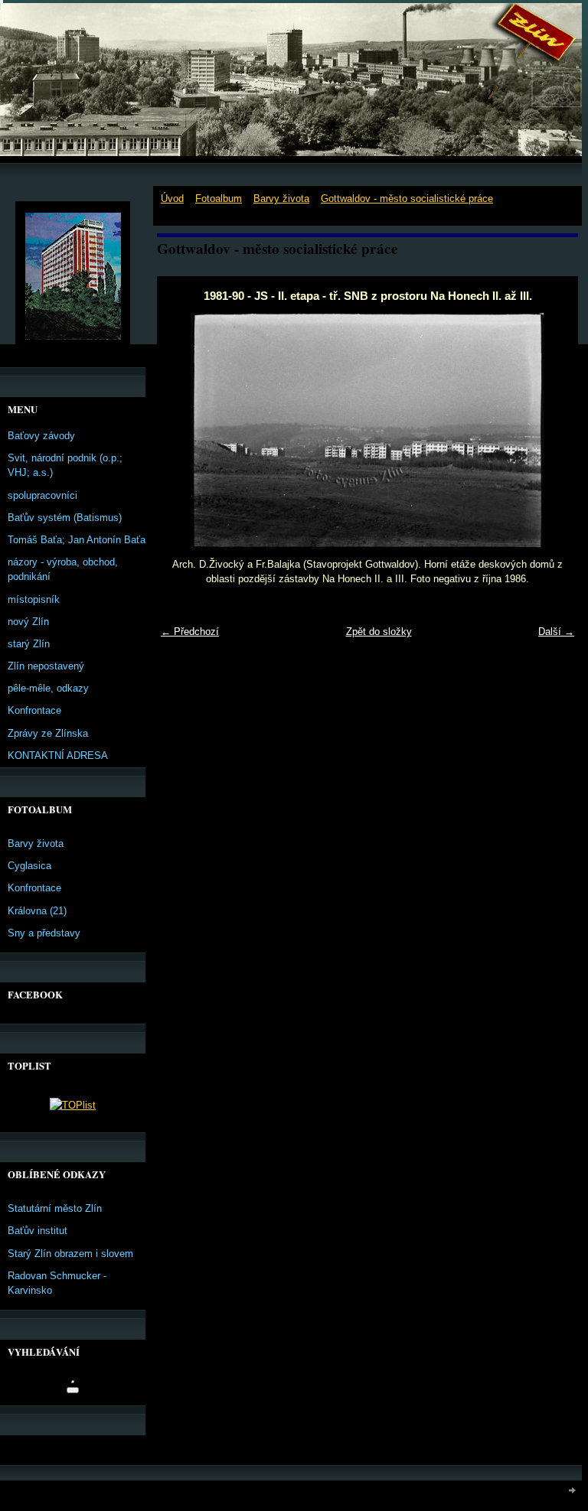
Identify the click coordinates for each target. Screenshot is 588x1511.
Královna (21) (37, 911)
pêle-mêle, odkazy (48, 688)
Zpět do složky (379, 631)
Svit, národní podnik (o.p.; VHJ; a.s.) (65, 465)
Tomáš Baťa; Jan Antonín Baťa (76, 539)
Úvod (172, 198)
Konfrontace (34, 710)
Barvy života (281, 198)
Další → (556, 631)
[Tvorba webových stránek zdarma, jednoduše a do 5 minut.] (572, 1490)
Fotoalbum (218, 198)
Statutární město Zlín (55, 1208)
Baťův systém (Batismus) (65, 517)
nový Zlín (28, 621)
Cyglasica (29, 865)
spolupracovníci (42, 495)
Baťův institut (37, 1230)
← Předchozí (190, 631)
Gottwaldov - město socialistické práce (407, 198)
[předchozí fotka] (182, 431)
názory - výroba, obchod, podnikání (63, 569)
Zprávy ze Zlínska (48, 733)
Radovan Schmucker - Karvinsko (57, 1283)
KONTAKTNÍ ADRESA (58, 755)
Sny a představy (44, 933)
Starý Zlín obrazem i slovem (70, 1253)
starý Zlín (29, 644)
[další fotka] (553, 431)
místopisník (34, 599)
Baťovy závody (41, 435)
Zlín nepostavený (46, 666)
